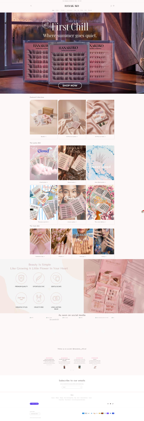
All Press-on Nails (99, 136)
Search (78, 397)
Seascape (82, 256)
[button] (31, 6)
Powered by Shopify (38, 417)
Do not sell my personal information (78, 399)
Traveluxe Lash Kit (43, 222)
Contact (90, 397)
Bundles (43, 136)
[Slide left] (31, 119)
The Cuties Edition (100, 222)
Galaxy (103, 256)
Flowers (61, 256)
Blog (75, 397)
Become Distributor (84, 397)
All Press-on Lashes (71, 136)
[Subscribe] (81, 387)
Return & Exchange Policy (68, 397)
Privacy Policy (61, 399)
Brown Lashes (71, 182)
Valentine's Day (39, 256)
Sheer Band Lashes (100, 182)
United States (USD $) (34, 413)
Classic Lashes (71, 222)
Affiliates (57, 397)
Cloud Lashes (43, 182)
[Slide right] (112, 119)
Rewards (53, 397)
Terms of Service (68, 399)
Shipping (61, 397)
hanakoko (33, 417)
